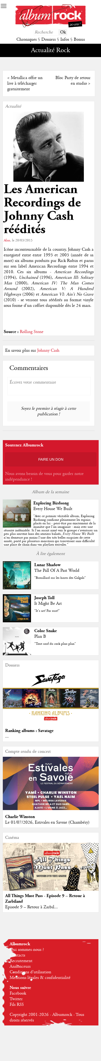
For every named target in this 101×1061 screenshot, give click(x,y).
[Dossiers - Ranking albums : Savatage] (51, 723)
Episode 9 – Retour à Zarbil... (31, 907)
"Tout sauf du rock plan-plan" (55, 643)
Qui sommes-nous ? (27, 949)
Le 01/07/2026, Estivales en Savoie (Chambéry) (47, 822)
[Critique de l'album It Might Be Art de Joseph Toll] (17, 621)
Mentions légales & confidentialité (40, 978)
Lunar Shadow (47, 565)
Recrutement (21, 961)
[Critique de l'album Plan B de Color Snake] (17, 654)
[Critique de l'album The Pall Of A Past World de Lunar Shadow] (17, 588)
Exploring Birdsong (51, 503)
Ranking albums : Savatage (29, 730)
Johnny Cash (48, 350)
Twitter (16, 999)
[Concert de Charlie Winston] (51, 809)
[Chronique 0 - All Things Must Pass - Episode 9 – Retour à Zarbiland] (51, 872)
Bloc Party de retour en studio (72, 80)
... (7, 736)
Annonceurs (20, 966)
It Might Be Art (48, 603)
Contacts (17, 955)
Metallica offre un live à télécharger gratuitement (25, 83)
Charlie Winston (20, 816)
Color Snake (45, 631)
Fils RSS (17, 1004)
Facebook (18, 993)
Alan (7, 240)
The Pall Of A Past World (56, 570)
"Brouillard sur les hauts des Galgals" (60, 578)
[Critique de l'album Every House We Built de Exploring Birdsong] (17, 526)
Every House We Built (52, 509)
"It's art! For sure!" (47, 610)
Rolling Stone (31, 332)
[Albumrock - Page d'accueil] (50, 26)
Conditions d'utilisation (30, 972)
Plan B (40, 636)
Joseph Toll (44, 598)
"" (50, 530)
